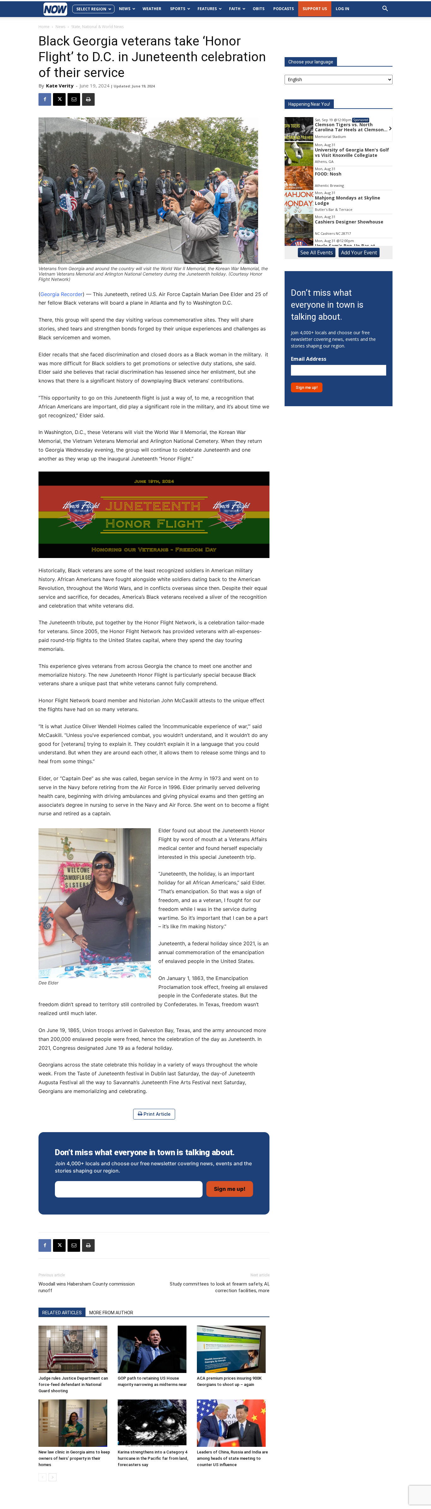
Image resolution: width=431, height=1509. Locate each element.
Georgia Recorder (61, 294)
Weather (152, 8)
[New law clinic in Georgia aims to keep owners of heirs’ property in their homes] (74, 1423)
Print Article (156, 1114)
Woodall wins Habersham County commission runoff (86, 1287)
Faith (234, 8)
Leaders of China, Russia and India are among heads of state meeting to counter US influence (232, 1458)
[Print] (88, 99)
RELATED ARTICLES (62, 1312)
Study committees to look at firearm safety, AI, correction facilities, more (219, 1287)
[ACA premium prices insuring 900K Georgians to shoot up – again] (233, 1349)
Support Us (315, 8)
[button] (385, 9)
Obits (258, 8)
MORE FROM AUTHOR (111, 1312)
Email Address (308, 359)
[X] (59, 99)
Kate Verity (60, 85)
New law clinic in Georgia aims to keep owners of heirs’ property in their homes (74, 1458)
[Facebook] (44, 99)
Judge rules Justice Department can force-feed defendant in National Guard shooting (73, 1384)
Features (207, 8)
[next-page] (52, 1477)
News (124, 8)
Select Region (91, 9)
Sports (177, 8)
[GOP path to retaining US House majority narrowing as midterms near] (154, 1349)
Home (44, 26)
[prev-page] (42, 1477)
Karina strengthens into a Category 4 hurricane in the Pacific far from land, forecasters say (153, 1458)
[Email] (74, 99)
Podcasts (283, 8)
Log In (342, 8)
